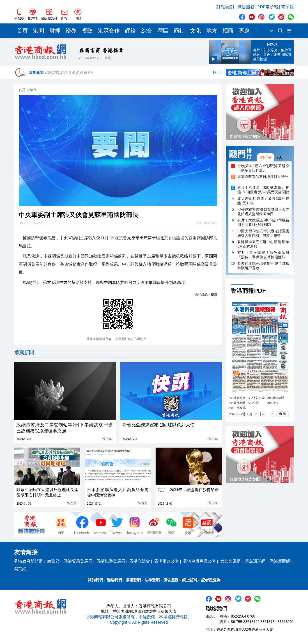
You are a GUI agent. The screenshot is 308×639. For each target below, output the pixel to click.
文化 (195, 31)
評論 (130, 31)
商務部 (53, 561)
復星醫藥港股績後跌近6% (134, 73)
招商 (228, 31)
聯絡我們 (114, 580)
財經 (54, 31)
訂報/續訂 (225, 7)
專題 (244, 31)
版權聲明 (133, 580)
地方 (211, 31)
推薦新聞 (24, 352)
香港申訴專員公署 (199, 561)
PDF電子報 (267, 7)
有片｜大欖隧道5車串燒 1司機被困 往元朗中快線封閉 (263, 222)
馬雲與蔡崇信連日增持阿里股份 (262, 177)
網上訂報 (190, 580)
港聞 (38, 31)
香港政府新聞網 (28, 561)
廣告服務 (246, 7)
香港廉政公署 (166, 561)
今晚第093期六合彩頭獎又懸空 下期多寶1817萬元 (263, 168)
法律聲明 (152, 580)
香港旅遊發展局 (111, 561)
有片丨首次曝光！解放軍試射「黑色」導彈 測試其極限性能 (263, 255)
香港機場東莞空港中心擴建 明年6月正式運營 (263, 244)
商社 (179, 31)
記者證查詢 (211, 580)
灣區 (163, 31)
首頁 (22, 31)
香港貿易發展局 (78, 561)
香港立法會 (140, 561)
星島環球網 (255, 561)
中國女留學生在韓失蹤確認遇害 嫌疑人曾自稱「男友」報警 (263, 233)
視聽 (87, 31)
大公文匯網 (230, 561)
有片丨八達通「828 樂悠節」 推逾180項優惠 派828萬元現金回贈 (263, 190)
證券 (71, 31)
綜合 (146, 31)
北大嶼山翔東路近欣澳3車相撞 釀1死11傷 (263, 201)
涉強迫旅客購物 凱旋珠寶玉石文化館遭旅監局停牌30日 (263, 211)
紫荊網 (20, 569)
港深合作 (109, 31)
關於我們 (95, 580)
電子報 (287, 7)
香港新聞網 (280, 561)
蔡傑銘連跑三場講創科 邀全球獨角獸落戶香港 (263, 266)
